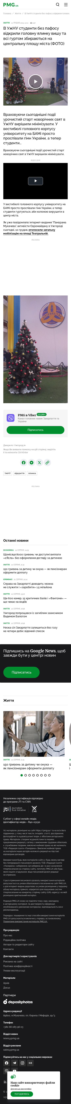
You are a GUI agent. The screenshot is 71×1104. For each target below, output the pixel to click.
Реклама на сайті (12, 961)
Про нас (7, 935)
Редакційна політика (14, 940)
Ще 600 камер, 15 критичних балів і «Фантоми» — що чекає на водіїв (35, 600)
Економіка (8, 550)
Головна (7, 14)
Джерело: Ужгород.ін (14, 445)
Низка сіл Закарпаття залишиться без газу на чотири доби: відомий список (30, 629)
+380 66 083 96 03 (13, 1027)
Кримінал (7, 579)
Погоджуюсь (22, 1094)
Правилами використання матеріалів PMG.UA (25, 921)
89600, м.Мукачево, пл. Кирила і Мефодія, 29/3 (29, 1015)
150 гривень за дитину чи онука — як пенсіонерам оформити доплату (35, 570)
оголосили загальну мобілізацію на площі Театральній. (29, 231)
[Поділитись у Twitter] (39, 462)
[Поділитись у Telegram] (31, 462)
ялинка (32, 473)
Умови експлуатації (14, 970)
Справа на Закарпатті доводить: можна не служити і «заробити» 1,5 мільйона (28, 585)
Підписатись (35, 429)
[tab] (21, 775)
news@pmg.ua (11, 1038)
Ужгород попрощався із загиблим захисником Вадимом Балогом (33, 614)
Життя (18, 14)
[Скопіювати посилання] (47, 462)
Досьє (6, 987)
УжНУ (8, 473)
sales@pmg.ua (11, 1049)
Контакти (8, 949)
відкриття (19, 473)
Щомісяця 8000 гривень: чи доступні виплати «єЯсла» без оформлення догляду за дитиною (32, 556)
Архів (6, 983)
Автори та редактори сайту (18, 944)
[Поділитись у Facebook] (23, 462)
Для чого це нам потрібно (21, 1089)
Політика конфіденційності (17, 966)
